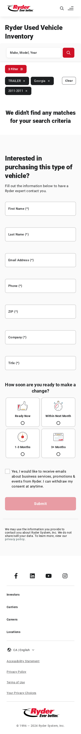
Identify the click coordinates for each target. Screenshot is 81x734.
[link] (16, 575)
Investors (13, 594)
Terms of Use (16, 682)
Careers (12, 619)
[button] (71, 8)
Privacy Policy (16, 671)
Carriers (12, 607)
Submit (40, 503)
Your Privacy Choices (21, 693)
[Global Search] (61, 8)
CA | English (21, 650)
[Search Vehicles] (68, 53)
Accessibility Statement (23, 661)
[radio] (23, 412)
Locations (13, 632)
